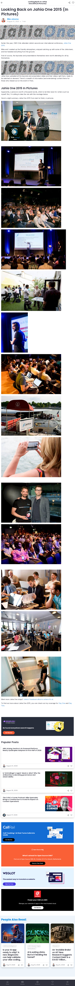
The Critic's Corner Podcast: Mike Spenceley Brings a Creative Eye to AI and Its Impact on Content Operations (20, 799)
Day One (62, 703)
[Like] (73, 2)
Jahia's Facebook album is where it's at (38, 699)
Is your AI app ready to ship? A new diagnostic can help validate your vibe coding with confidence (12, 956)
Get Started (8, 732)
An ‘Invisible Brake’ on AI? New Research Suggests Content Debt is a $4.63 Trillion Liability (62, 956)
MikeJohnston (13, 19)
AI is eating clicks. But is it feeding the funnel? (37, 954)
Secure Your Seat (37, 863)
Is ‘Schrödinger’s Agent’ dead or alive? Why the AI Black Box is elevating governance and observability (21, 775)
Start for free (9, 884)
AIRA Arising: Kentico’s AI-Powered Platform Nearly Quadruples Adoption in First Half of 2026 (22, 749)
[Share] (69, 2)
